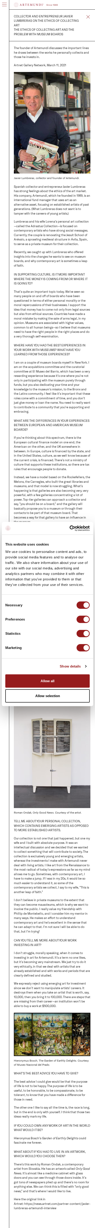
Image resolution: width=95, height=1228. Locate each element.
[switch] (83, 619)
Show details (70, 666)
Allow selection (47, 696)
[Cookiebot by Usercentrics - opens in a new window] (69, 528)
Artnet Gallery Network (29, 65)
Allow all (47, 681)
